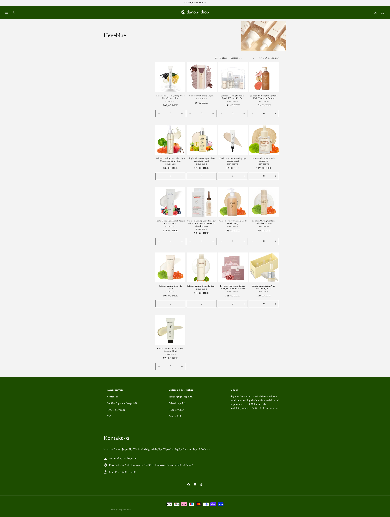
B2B (109, 416)
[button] (6, 12)
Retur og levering (116, 410)
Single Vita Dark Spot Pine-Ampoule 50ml (201, 159)
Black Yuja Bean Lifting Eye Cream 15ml (232, 159)
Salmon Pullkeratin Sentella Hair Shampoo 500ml (264, 97)
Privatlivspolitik (177, 403)
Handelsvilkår (176, 410)
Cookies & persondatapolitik (122, 403)
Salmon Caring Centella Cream (170, 287)
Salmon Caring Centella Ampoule (264, 159)
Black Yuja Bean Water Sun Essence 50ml (170, 350)
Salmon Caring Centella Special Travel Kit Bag (232, 97)
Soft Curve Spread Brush (201, 96)
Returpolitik (175, 416)
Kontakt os (112, 397)
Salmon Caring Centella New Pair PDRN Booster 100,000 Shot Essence (201, 223)
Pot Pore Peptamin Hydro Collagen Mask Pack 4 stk (232, 287)
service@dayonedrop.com (123, 458)
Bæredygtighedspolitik (181, 397)
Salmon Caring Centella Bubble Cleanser (264, 222)
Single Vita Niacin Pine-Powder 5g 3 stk (264, 287)
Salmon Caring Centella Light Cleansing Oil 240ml (170, 159)
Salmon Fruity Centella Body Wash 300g (232, 222)
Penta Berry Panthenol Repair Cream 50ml (170, 222)
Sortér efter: (221, 58)
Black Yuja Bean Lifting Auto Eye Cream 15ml (170, 97)
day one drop (125, 510)
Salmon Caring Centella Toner (201, 286)
